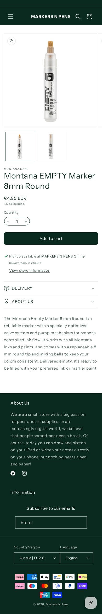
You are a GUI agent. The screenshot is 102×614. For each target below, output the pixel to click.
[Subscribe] (81, 522)
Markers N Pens (57, 604)
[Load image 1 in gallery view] (19, 146)
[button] (10, 16)
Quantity (11, 212)
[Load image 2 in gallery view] (51, 146)
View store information (29, 270)
